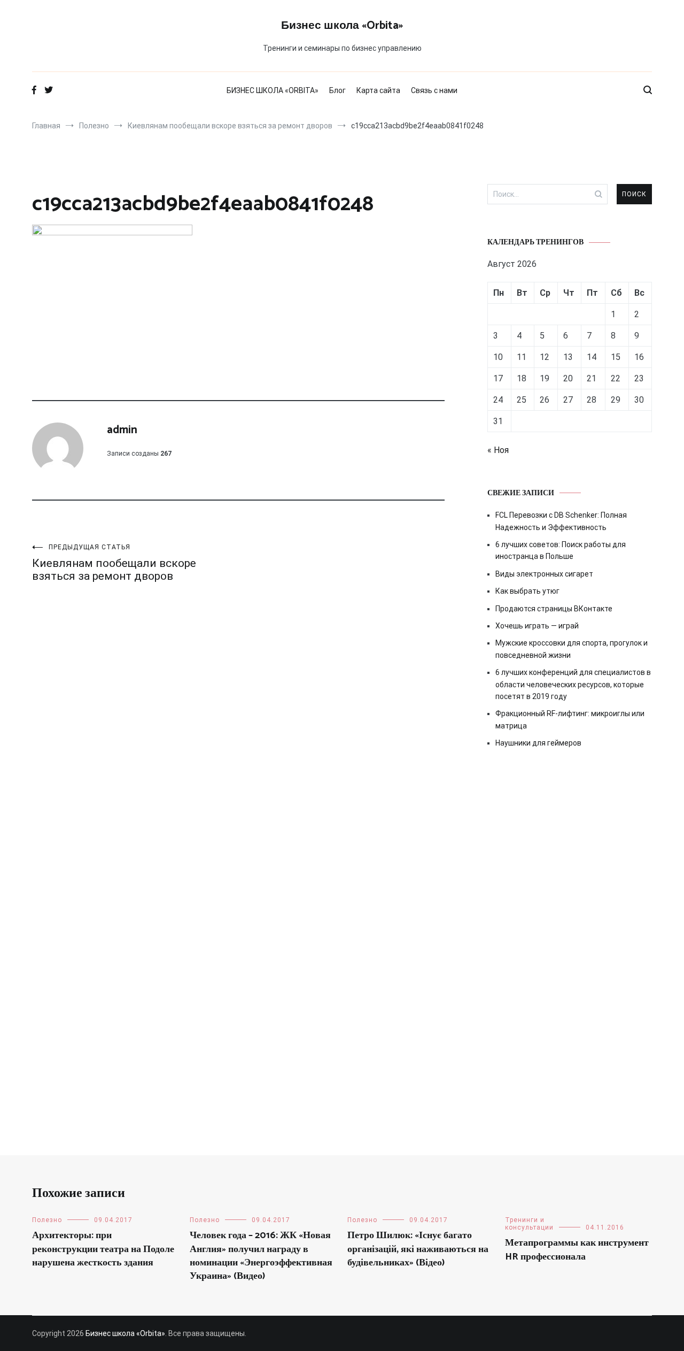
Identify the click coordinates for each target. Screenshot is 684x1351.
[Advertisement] (569, 848)
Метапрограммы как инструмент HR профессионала (577, 1249)
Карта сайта (378, 90)
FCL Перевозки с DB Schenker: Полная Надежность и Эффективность (561, 521)
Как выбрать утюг (527, 591)
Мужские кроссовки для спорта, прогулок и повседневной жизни (571, 649)
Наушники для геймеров (538, 743)
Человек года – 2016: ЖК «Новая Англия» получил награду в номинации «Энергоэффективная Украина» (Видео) (261, 1255)
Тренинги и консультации (529, 1223)
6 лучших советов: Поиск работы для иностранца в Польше (560, 550)
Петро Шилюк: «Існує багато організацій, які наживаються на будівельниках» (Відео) (417, 1248)
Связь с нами (434, 90)
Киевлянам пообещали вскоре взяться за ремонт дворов (114, 562)
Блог (337, 90)
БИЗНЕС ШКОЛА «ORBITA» (272, 90)
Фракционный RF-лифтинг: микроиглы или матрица (569, 719)
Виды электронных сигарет (544, 574)
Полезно (47, 1220)
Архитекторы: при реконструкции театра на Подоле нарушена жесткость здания (103, 1248)
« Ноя (498, 450)
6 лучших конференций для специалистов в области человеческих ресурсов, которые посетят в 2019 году (573, 684)
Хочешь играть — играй (537, 625)
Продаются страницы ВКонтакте (553, 608)
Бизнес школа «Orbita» (342, 26)
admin (122, 430)
